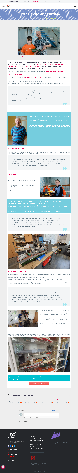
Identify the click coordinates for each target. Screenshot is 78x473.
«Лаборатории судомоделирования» (54, 71)
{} (37, 417)
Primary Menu (75, 6)
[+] (39, 417)
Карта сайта (12, 460)
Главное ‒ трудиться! (45, 399)
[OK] (47, 1)
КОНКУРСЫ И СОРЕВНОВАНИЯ (37, 438)
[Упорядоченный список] (30, 417)
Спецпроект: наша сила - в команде (16, 56)
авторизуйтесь (56, 410)
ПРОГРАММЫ (33, 436)
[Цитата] (33, 417)
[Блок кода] (35, 417)
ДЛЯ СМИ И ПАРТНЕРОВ (35, 444)
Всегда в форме (28, 399)
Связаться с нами (12, 456)
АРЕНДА (32, 446)
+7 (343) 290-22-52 (26, 1)
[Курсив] (26, 417)
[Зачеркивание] (29, 417)
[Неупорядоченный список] (32, 417)
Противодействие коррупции (37, 448)
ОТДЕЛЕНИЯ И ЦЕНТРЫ (35, 434)
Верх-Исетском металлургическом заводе (32, 77)
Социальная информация (36, 450)
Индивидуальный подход (15, 399)
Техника (26, 56)
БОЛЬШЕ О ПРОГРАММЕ (38, 383)
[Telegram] (44, 1)
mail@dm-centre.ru (36, 1)
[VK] (45, 1)
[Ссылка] (36, 417)
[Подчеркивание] (27, 417)
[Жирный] (24, 417)
